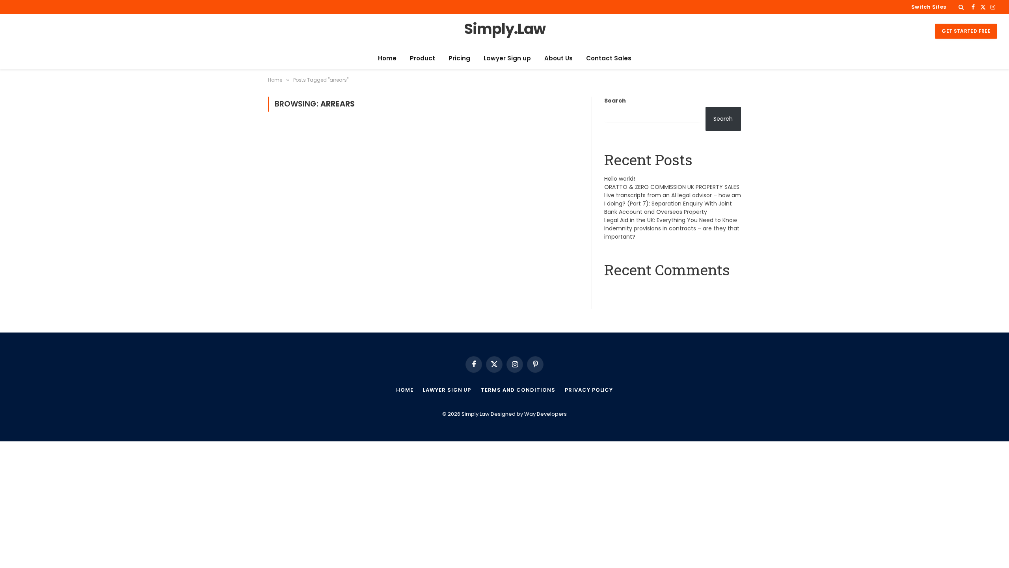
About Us (558, 58)
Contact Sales (608, 58)
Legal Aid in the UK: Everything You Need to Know (670, 220)
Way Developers (545, 414)
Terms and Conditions (518, 390)
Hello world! (619, 179)
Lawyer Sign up (507, 58)
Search (615, 101)
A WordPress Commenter (640, 289)
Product (422, 58)
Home (387, 58)
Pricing (459, 58)
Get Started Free (966, 31)
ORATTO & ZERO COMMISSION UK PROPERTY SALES (671, 187)
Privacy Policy (589, 390)
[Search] (961, 7)
